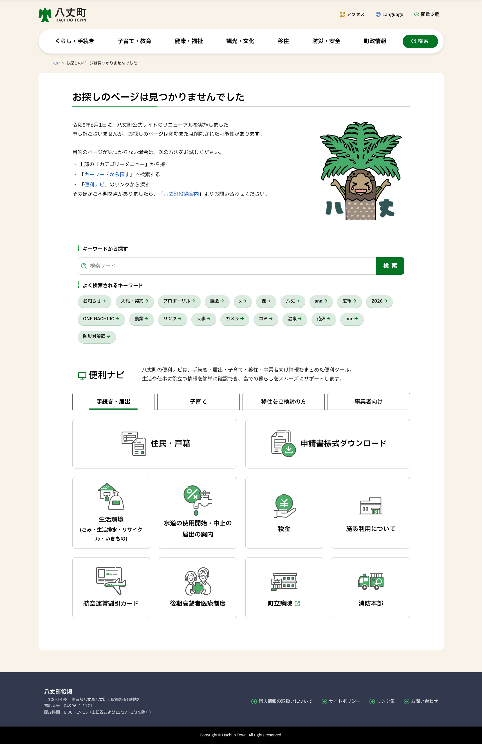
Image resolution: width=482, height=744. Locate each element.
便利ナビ (94, 185)
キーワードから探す (107, 175)
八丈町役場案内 (181, 194)
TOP (56, 63)
